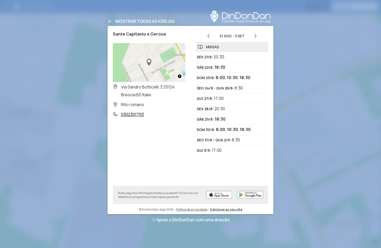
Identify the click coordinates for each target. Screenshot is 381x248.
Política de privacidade (191, 209)
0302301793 (132, 114)
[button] (149, 62)
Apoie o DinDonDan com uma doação (193, 220)
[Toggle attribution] (180, 76)
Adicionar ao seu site (226, 209)
